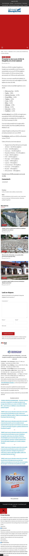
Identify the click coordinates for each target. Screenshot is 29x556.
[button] (2, 47)
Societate (8, 57)
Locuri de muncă (17, 3)
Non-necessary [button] (4, 540)
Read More (6, 555)
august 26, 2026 (5, 231)
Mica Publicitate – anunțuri (8, 3)
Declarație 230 (5, 5)
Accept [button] (1, 555)
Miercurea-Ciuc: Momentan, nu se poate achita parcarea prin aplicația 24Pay (12, 255)
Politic (3, 57)
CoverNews (20, 504)
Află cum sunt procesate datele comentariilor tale (13, 338)
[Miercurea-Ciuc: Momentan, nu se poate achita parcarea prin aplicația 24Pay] (14, 244)
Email (16, 319)
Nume (3, 319)
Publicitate (24, 3)
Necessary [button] (3, 526)
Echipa (21, 5)
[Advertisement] (14, 30)
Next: (14, 197)
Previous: (12, 191)
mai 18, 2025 (5, 63)
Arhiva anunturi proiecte (14, 5)
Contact (26, 5)
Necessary (4, 528)
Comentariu (5, 301)
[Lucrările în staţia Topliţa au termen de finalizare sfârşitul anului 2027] (14, 270)
